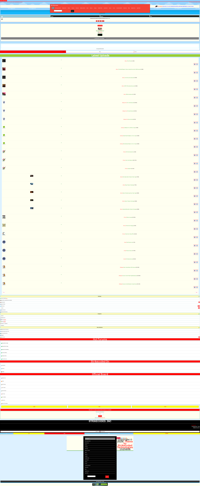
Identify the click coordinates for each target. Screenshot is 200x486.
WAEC (165, 406)
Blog (151, 16)
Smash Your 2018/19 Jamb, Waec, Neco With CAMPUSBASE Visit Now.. (11, 2)
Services (86, 448)
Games (86, 461)
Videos (52, 16)
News (86, 452)
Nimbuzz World (87, 450)
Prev (4, 292)
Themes (86, 446)
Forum (86, 463)
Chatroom (86, 467)
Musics (101, 16)
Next (196, 292)
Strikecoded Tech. (102, 417)
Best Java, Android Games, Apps (194, 2)
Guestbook (87, 459)
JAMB (34, 406)
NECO (99, 406)
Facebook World (87, 465)
